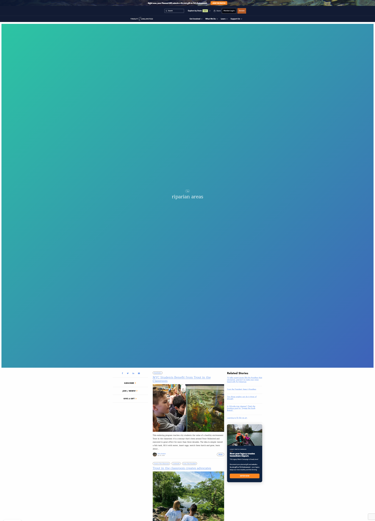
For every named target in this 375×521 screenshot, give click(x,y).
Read (221, 454)
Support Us (235, 19)
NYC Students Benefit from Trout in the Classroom (182, 379)
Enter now (244, 475)
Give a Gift (129, 398)
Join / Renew (129, 390)
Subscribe (129, 383)
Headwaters (157, 373)
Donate (242, 11)
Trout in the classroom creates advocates (182, 468)
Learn (223, 19)
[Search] (166, 11)
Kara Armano (162, 453)
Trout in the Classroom (161, 463)
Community (176, 463)
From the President (189, 463)
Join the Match (218, 3)
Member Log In (229, 11)
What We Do (210, 19)
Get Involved (195, 19)
